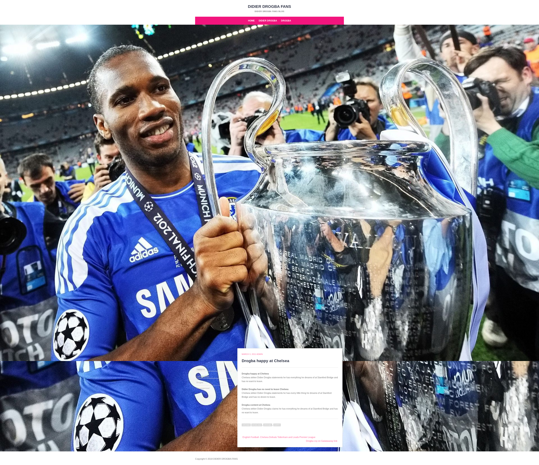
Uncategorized (203, 388)
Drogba (286, 20)
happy (277, 425)
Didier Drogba (268, 20)
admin (259, 354)
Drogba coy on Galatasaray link (321, 441)
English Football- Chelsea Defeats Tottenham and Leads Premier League (279, 437)
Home (251, 20)
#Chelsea (256, 425)
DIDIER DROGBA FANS (269, 6)
